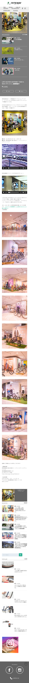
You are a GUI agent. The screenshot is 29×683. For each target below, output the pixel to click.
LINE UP (18, 7)
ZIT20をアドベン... (19, 49)
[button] (14, 157)
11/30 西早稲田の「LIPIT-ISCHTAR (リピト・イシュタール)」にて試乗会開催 (21, 527)
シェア (9, 91)
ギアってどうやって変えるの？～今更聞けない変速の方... (20, 586)
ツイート (22, 91)
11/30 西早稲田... (18, 39)
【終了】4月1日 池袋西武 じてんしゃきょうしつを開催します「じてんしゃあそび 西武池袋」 (21, 536)
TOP (4, 7)
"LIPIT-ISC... (17, 70)
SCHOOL (15, 10)
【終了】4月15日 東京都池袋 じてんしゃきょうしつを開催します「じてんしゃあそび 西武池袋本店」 (21, 545)
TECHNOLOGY (15, 8)
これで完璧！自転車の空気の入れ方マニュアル (21, 571)
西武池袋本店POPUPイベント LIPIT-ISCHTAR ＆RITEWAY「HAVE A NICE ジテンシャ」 (21, 518)
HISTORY (5, 8)
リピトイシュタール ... (19, 60)
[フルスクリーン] (25, 168)
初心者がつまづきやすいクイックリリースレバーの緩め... (21, 601)
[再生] (3, 168)
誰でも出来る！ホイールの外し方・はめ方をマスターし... (21, 616)
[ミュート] (23, 168)
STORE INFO (6, 10)
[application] (14, 156)
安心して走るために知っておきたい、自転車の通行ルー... (21, 630)
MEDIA (11, 7)
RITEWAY (18, 37)
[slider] (13, 192)
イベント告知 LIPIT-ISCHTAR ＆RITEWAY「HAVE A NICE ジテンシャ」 (20, 509)
